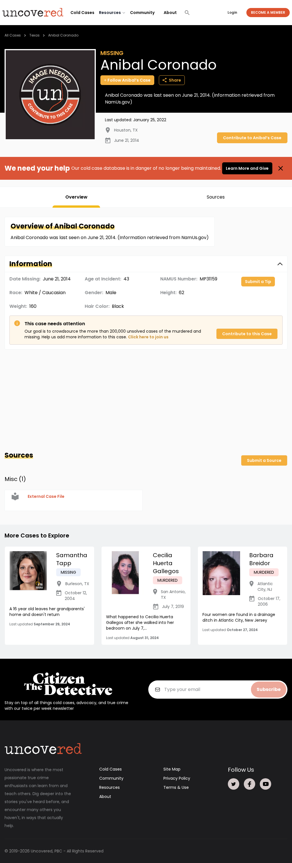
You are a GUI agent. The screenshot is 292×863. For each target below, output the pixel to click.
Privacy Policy (176, 778)
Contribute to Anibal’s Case (252, 138)
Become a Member (268, 12)
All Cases (13, 35)
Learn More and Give (247, 168)
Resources (109, 787)
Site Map (172, 769)
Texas (34, 35)
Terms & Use (176, 787)
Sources (216, 197)
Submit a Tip (258, 281)
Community (142, 12)
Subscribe (269, 689)
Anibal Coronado (63, 35)
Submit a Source (264, 460)
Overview (76, 197)
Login (232, 12)
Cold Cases (82, 12)
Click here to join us (148, 337)
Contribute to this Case (247, 334)
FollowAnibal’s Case (129, 80)
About (170, 12)
